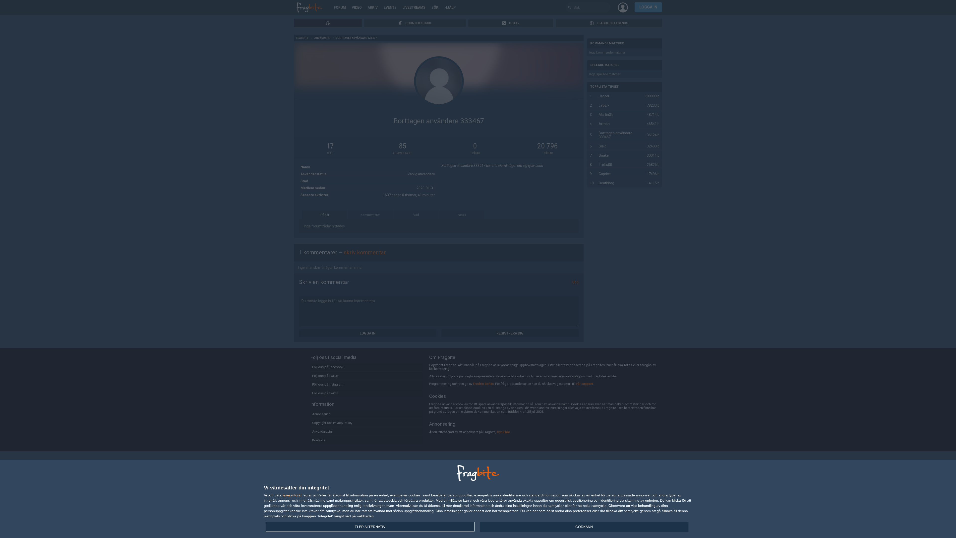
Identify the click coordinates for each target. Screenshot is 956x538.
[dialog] (478, 499)
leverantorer (292, 495)
